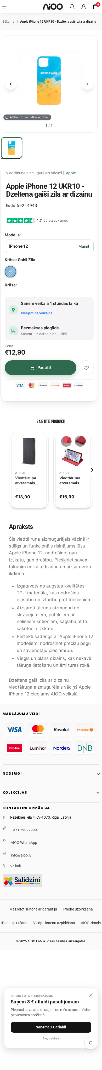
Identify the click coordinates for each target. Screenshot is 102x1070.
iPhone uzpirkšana (78, 909)
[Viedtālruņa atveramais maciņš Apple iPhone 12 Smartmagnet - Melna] (29, 451)
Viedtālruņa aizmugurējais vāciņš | (41, 173)
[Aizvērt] (91, 995)
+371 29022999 (24, 830)
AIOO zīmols (91, 923)
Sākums (8, 21)
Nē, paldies (51, 1038)
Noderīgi (12, 773)
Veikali (15, 866)
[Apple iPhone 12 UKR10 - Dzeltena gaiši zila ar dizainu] (11, 147)
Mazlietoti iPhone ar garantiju (33, 909)
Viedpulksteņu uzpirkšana (54, 923)
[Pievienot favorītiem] (86, 367)
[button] (95, 6)
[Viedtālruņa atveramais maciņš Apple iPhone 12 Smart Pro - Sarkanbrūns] (73, 451)
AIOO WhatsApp (24, 842)
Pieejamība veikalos (36, 313)
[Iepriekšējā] (10, 84)
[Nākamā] (87, 84)
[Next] (92, 470)
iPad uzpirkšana (14, 923)
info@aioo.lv (21, 855)
